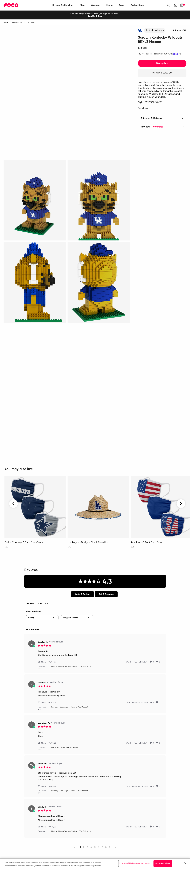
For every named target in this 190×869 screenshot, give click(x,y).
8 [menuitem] (106, 847)
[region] (95, 863)
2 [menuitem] (83, 847)
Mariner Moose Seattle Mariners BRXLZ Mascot (71, 666)
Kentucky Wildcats (155, 30)
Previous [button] (13, 503)
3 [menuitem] (87, 847)
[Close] (185, 863)
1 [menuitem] (80, 847)
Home (109, 5)
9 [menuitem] (109, 847)
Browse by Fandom (62, 5)
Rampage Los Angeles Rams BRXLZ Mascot (69, 707)
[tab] (82, 594)
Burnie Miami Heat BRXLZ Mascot (65, 747)
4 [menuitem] (91, 847)
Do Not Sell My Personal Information (135, 863)
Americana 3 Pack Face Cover (147, 542)
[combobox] (42, 617)
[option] (95, 15)
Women (95, 5)
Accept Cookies (162, 863)
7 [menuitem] (102, 847)
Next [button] (181, 503)
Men (82, 5)
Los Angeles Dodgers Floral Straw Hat (88, 542)
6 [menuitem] (98, 847)
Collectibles (137, 5)
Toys (121, 5)
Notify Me (162, 63)
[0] (181, 5)
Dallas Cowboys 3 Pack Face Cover (23, 542)
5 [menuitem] (95, 847)
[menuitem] (63, 5)
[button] (43, 661)
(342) (184, 30)
